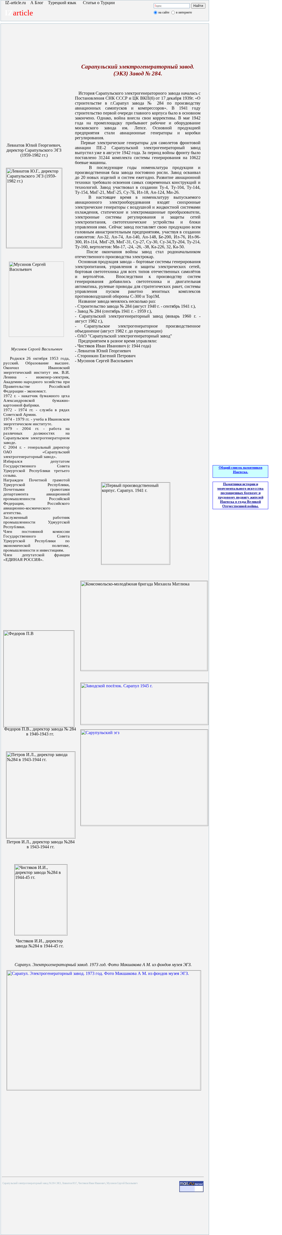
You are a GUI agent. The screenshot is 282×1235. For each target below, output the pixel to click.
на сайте (163, 12)
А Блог (37, 2)
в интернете (184, 12)
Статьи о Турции (99, 2)
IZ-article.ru (14, 2)
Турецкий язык (62, 2)
